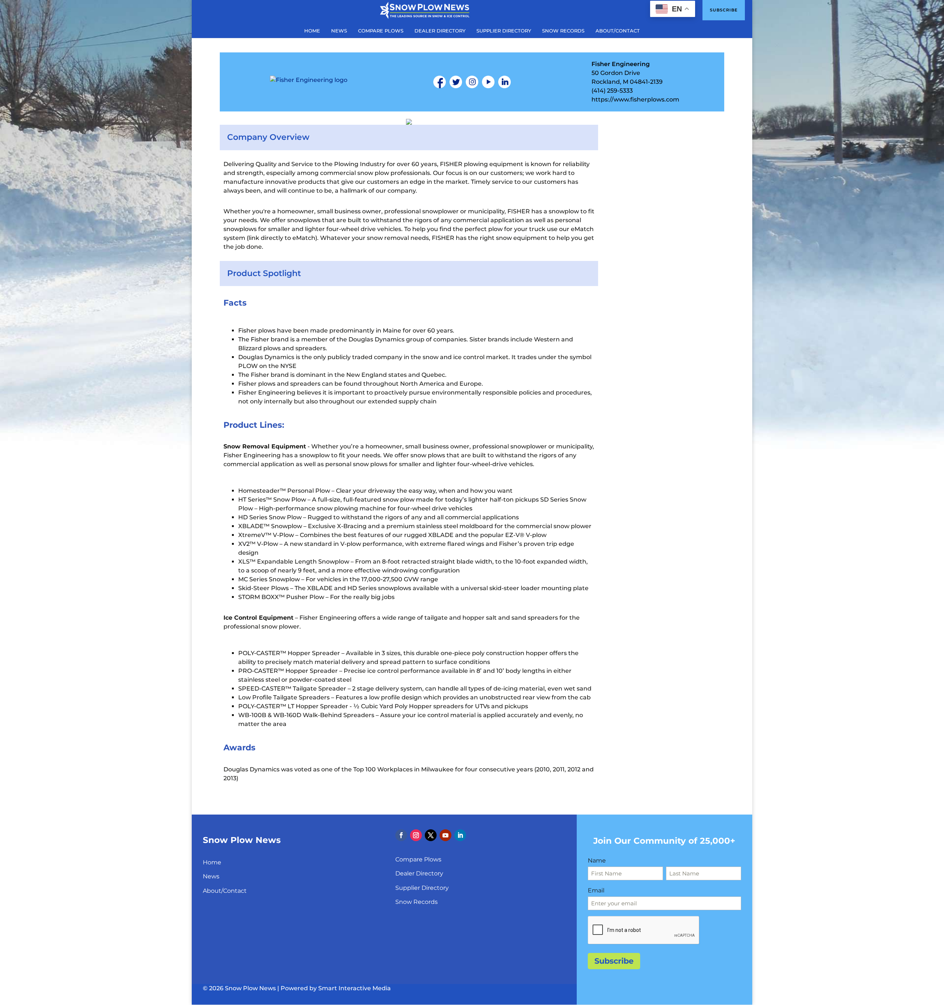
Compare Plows (418, 859)
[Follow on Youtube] (445, 835)
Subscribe (724, 10)
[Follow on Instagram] (416, 835)
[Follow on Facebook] (401, 835)
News (211, 876)
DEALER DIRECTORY (439, 31)
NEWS (339, 31)
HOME (312, 31)
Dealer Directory (419, 873)
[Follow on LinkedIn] (460, 835)
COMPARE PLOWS (380, 31)
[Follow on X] (431, 835)
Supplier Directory (422, 887)
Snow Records (416, 901)
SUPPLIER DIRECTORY (503, 31)
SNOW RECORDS (563, 31)
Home (212, 862)
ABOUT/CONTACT (618, 31)
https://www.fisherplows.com (635, 99)
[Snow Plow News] (424, 9)
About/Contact (225, 890)
